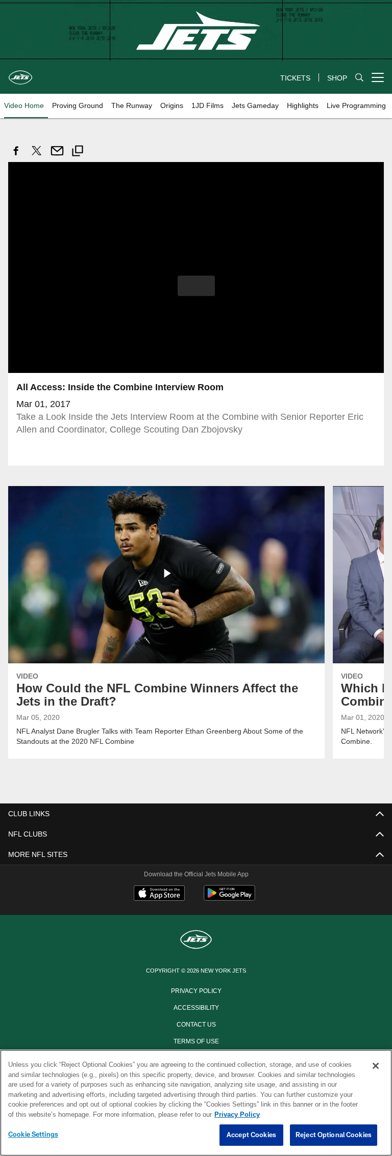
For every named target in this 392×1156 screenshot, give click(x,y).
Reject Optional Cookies (334, 1135)
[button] (196, 285)
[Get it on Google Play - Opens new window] (229, 897)
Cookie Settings (33, 1135)
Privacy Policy (196, 989)
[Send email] (57, 156)
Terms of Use (196, 1039)
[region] (196, 1103)
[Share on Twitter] (37, 156)
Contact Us (196, 1023)
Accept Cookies (251, 1135)
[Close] (375, 1066)
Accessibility (196, 1006)
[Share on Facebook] (16, 156)
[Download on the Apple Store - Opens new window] (159, 893)
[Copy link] (77, 152)
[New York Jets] (196, 939)
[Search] (359, 78)
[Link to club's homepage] (20, 73)
